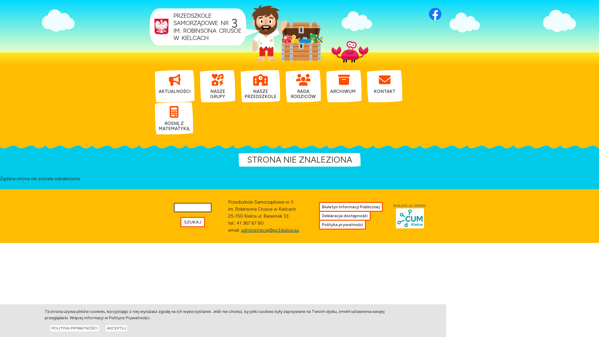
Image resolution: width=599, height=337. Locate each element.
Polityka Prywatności (74, 328)
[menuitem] (175, 84)
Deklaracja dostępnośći (345, 215)
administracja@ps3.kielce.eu (270, 230)
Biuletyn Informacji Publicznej (351, 206)
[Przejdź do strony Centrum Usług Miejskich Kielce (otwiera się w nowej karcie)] (410, 218)
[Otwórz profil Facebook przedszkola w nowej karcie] (435, 8)
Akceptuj (116, 328)
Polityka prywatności (342, 224)
